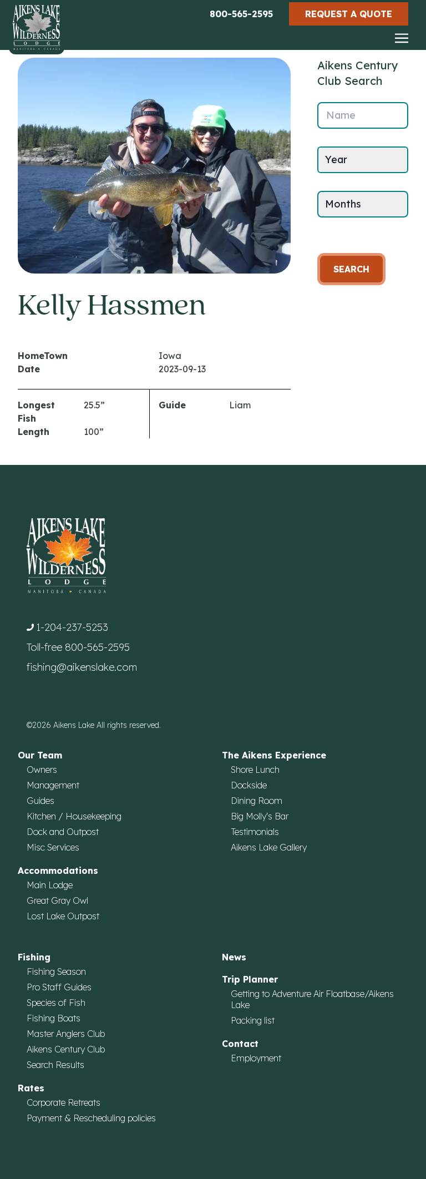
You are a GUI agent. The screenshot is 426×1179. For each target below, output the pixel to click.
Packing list (253, 1020)
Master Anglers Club (66, 1033)
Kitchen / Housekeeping (74, 816)
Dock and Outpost (63, 831)
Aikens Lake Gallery (269, 847)
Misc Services (53, 847)
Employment (256, 1058)
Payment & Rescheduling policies (91, 1118)
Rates (31, 1088)
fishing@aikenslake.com (82, 667)
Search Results (55, 1064)
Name (341, 115)
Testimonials (255, 831)
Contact (240, 1043)
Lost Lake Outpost (63, 916)
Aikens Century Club (66, 1049)
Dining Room (256, 800)
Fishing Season (56, 971)
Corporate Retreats (63, 1102)
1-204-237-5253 (72, 627)
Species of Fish (56, 1002)
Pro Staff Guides (59, 987)
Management (53, 785)
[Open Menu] (401, 38)
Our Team (40, 755)
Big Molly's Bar (259, 816)
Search (351, 269)
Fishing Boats (53, 1018)
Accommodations (58, 870)
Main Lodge (50, 884)
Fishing (34, 957)
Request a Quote (348, 13)
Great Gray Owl (57, 900)
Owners (42, 769)
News (234, 957)
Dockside (249, 785)
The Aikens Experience (274, 755)
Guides (40, 800)
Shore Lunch (255, 769)
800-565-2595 (241, 13)
